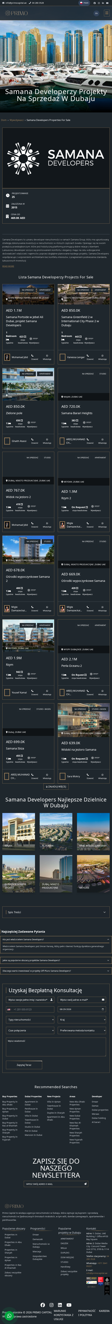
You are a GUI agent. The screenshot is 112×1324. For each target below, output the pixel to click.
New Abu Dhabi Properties (77, 1103)
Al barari (96, 1122)
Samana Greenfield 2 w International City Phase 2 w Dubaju (80, 321)
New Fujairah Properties (76, 1141)
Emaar (95, 1101)
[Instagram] (51, 1305)
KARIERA (104, 1311)
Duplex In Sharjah (56, 1112)
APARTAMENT (67, 1238)
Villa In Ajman (54, 1101)
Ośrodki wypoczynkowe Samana (83, 581)
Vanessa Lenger (76, 357)
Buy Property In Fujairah (10, 1138)
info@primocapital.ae (96, 1273)
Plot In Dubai (31, 1130)
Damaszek (38, 1239)
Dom (4, 120)
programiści (37, 1228)
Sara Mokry (73, 776)
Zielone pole (14, 413)
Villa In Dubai (31, 1115)
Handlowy (65, 1266)
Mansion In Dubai (33, 1135)
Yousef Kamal (19, 692)
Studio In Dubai (32, 1126)
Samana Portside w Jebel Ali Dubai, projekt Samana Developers (24, 321)
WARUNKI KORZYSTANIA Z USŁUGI (63, 1315)
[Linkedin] (60, 1305)
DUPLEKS (65, 1252)
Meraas (95, 1114)
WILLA (64, 1248)
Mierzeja (37, 1251)
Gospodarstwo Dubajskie (40, 1257)
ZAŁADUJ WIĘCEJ (57, 786)
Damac (95, 1105)
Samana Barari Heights (76, 413)
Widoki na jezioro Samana (78, 750)
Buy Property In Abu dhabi (10, 1103)
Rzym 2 (66, 498)
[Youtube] (68, 1305)
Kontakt (91, 1228)
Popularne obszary (13, 1228)
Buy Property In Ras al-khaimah (10, 1124)
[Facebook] (43, 1305)
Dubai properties (100, 1109)
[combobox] (9, 1009)
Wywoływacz (17, 120)
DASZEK (64, 1243)
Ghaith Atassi (19, 441)
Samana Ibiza (15, 748)
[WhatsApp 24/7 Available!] (9, 1315)
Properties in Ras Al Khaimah (13, 1266)
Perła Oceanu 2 (71, 666)
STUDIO (64, 1262)
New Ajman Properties (75, 1110)
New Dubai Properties (75, 1117)
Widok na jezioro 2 (18, 497)
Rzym (9, 665)
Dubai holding (99, 1118)
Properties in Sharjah (11, 1251)
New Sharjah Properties (76, 1134)
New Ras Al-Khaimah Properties (75, 1125)
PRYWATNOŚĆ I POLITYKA (87, 1313)
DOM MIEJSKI (67, 1257)
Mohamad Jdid (20, 357)
